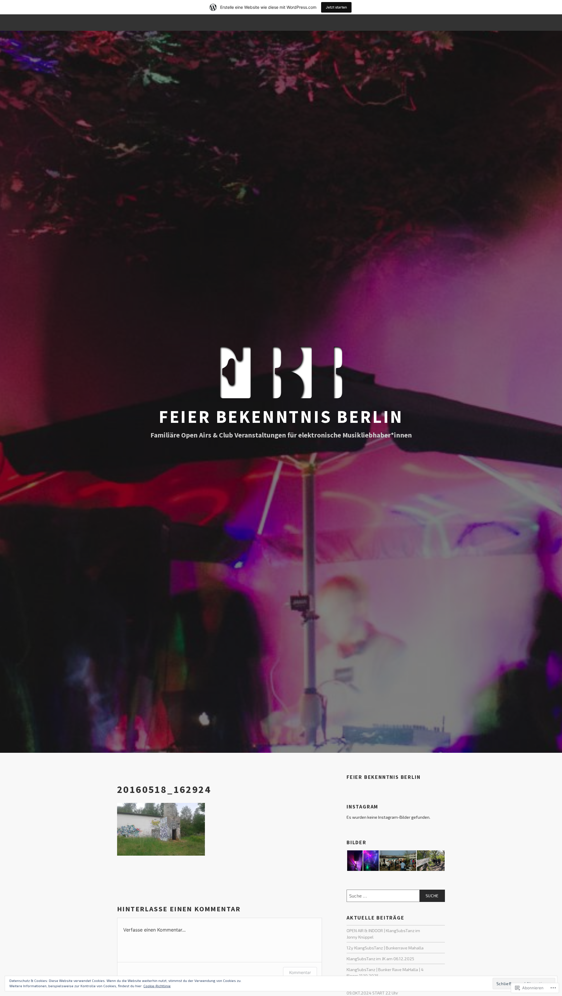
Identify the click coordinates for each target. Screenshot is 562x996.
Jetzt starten (336, 7)
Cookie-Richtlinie (157, 986)
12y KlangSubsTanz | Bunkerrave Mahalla (385, 947)
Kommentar (300, 972)
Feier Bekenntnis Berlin (281, 417)
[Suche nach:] (396, 896)
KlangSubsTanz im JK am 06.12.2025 (380, 958)
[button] (355, 861)
